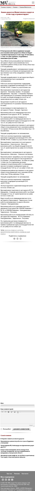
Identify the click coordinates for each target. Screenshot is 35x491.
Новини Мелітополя (25, 7)
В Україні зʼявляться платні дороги (12, 439)
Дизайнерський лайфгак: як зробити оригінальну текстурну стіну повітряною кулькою (17, 456)
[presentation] (2, 412)
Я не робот (7, 429)
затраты (20, 230)
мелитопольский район (10, 232)
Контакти (25, 474)
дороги (7, 230)
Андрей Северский (28, 18)
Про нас (9, 474)
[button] (2, 412)
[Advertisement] (17, 324)
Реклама (17, 474)
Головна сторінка (6, 7)
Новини (15, 7)
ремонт (14, 230)
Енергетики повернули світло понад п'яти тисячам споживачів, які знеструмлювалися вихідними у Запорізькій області (15, 451)
